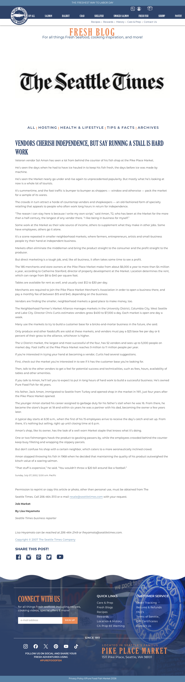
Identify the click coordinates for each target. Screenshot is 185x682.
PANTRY (178, 16)
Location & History (109, 621)
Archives (148, 128)
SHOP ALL (30, 16)
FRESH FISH (143, 16)
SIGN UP (70, 620)
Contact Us (150, 22)
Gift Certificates (147, 621)
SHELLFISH (99, 16)
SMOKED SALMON (121, 16)
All (31, 128)
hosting (47, 128)
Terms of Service (147, 617)
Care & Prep (134, 22)
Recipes (95, 22)
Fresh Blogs (105, 607)
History (120, 22)
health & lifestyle (82, 128)
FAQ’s (140, 612)
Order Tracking (146, 603)
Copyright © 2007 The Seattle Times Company (45, 540)
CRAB (82, 16)
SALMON (48, 16)
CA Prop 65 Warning (111, 626)
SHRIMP (161, 16)
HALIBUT (66, 16)
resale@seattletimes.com (86, 497)
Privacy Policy (76, 679)
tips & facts (121, 128)
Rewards (108, 22)
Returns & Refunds (149, 607)
